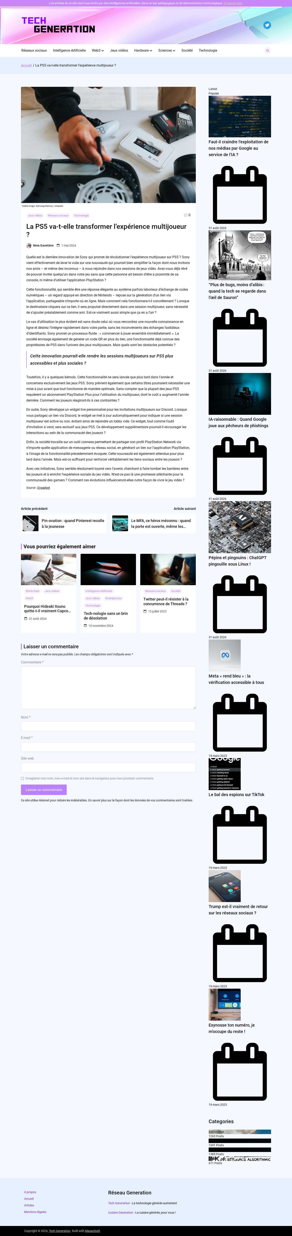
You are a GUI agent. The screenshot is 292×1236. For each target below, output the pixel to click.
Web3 (96, 50)
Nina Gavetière (43, 245)
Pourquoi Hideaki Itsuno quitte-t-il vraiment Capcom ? (48, 608)
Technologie (208, 50)
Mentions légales (35, 1212)
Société (187, 50)
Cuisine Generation (120, 1212)
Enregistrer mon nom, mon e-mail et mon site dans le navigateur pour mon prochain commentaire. (89, 778)
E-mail (27, 738)
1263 (212, 1136)
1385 (212, 1154)
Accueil (29, 1198)
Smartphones (113, 598)
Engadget (43, 487)
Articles (29, 1205)
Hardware (141, 50)
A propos (30, 1192)
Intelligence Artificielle (69, 50)
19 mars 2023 (218, 755)
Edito (212, 1158)
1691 (212, 1145)
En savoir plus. (233, 3)
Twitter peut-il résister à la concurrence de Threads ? (166, 601)
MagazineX (92, 1231)
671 (211, 1163)
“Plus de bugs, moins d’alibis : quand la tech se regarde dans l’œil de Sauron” (237, 291)
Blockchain (32, 591)
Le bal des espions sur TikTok (236, 794)
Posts (219, 1136)
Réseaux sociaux (34, 50)
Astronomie (216, 1131)
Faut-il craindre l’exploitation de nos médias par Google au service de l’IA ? (238, 148)
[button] (102, 50)
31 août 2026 (217, 228)
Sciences (165, 50)
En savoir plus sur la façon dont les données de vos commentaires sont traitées (140, 800)
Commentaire (32, 662)
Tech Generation (119, 1203)
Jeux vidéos (119, 50)
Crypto (213, 1149)
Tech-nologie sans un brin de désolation (106, 615)
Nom (26, 717)
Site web (27, 758)
